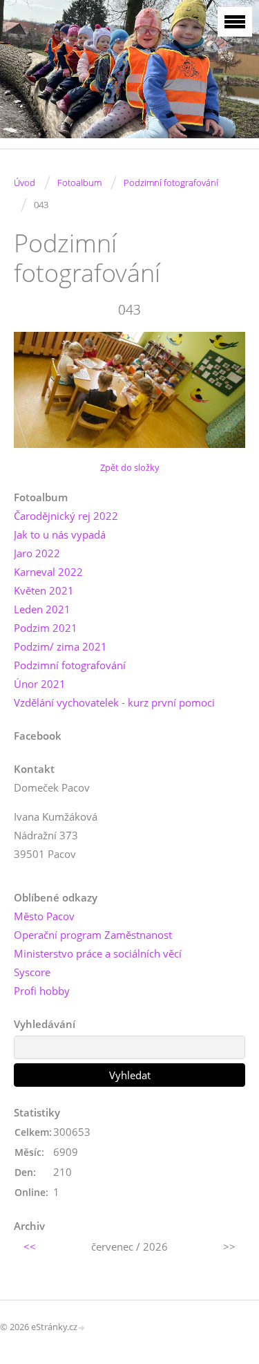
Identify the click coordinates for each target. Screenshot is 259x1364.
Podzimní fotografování (171, 182)
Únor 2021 (40, 684)
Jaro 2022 (37, 553)
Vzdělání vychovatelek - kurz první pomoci (114, 702)
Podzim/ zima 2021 (60, 646)
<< (29, 1246)
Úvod (24, 182)
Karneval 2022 (48, 572)
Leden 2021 (42, 609)
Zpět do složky (130, 467)
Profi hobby (42, 991)
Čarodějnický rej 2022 (66, 516)
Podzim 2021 (45, 628)
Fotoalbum (79, 182)
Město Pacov (44, 916)
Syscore (32, 972)
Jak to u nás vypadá (60, 534)
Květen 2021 (44, 590)
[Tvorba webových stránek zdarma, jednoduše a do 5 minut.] (82, 1328)
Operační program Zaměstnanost (93, 935)
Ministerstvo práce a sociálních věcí (98, 953)
